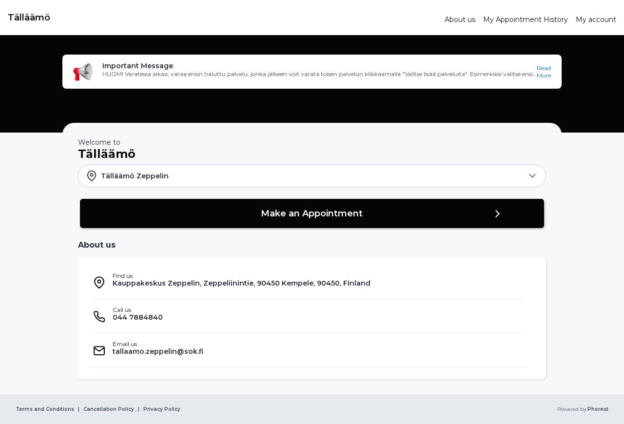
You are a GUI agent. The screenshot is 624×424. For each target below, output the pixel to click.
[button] (312, 72)
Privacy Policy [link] (161, 409)
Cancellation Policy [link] (108, 409)
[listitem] (308, 282)
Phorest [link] (597, 409)
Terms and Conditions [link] (45, 409)
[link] (222, 17)
